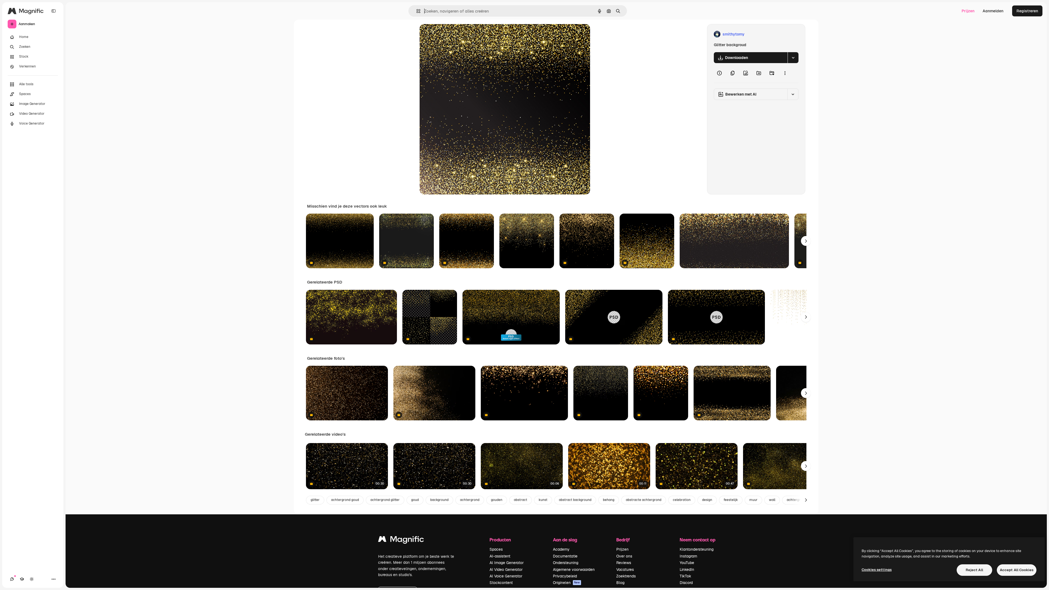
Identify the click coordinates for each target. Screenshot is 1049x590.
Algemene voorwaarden (574, 569)
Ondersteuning (565, 562)
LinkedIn (687, 569)
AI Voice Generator (506, 576)
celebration (682, 500)
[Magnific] (401, 540)
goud (415, 500)
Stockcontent (501, 582)
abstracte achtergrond (643, 500)
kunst (543, 500)
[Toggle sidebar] (53, 11)
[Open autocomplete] (416, 11)
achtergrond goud (345, 500)
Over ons (624, 556)
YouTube (687, 562)
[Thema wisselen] (31, 579)
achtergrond (469, 500)
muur (753, 500)
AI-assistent (500, 556)
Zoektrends (626, 576)
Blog (620, 582)
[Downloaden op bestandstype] (793, 57)
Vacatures (625, 569)
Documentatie (565, 556)
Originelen (566, 582)
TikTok (685, 576)
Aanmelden (993, 10)
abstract (520, 500)
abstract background (575, 500)
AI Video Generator (506, 569)
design (707, 500)
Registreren (1027, 10)
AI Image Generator (507, 562)
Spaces (496, 549)
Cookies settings (877, 569)
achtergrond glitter (385, 500)
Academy (561, 549)
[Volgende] (806, 241)
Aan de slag (565, 539)
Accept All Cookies (1016, 570)
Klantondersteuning (697, 549)
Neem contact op (697, 539)
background (439, 500)
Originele (455, 34)
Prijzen (968, 10)
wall (772, 500)
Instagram (688, 556)
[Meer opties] (784, 72)
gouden (496, 500)
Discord (686, 582)
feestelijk (731, 500)
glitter (315, 500)
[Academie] (21, 579)
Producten (500, 539)
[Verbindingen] (12, 579)
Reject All (974, 570)
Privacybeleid (565, 576)
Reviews (623, 562)
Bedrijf (623, 539)
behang (608, 500)
